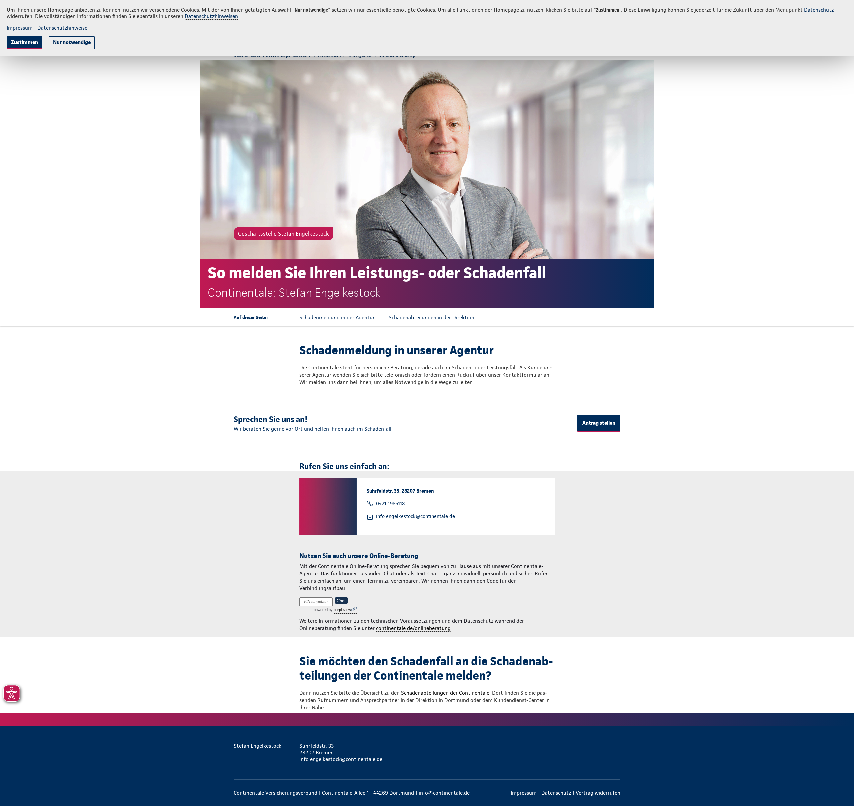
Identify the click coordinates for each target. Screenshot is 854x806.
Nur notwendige (72, 42)
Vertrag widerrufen (598, 793)
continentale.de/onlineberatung (413, 628)
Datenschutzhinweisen (211, 16)
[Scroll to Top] (821, 383)
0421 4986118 (390, 504)
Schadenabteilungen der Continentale (445, 693)
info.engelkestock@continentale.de (415, 516)
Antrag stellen (598, 423)
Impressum (20, 28)
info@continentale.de (444, 793)
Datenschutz (819, 10)
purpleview (342, 610)
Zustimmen (24, 42)
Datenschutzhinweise (62, 28)
